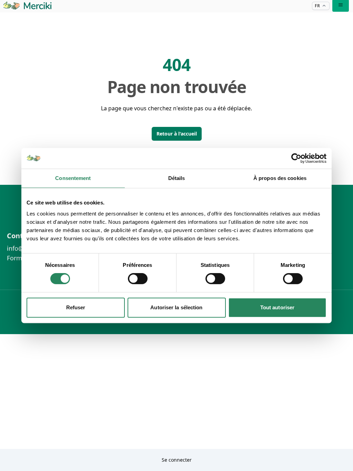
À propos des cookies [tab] (279, 178)
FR (317, 6)
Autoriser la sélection (176, 307)
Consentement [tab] (73, 178)
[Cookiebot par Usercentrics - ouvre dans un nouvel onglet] (296, 158)
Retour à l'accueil (177, 133)
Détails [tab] (176, 178)
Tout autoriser (277, 307)
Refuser (75, 307)
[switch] (138, 278)
